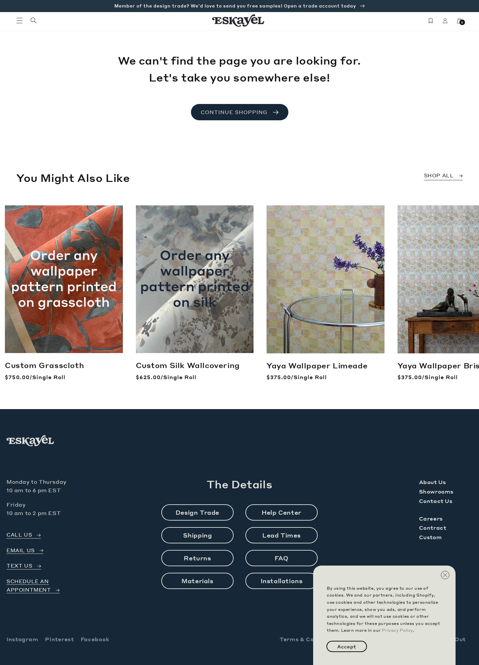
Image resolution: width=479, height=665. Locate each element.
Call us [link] (19, 535)
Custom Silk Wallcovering (188, 365)
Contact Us (436, 500)
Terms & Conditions (309, 639)
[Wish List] (431, 20)
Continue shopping (234, 112)
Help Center (281, 512)
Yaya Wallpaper (317, 365)
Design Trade (197, 512)
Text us (19, 566)
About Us (432, 482)
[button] (19, 20)
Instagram (22, 639)
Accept (346, 646)
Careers (431, 518)
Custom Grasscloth (44, 365)
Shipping (197, 535)
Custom (430, 537)
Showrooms (436, 491)
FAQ (282, 558)
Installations (282, 580)
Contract (432, 527)
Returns (197, 558)
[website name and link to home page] (238, 20)
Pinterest (59, 639)
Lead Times (281, 535)
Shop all (439, 175)
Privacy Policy (397, 630)
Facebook (95, 639)
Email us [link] (21, 550)
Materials (197, 580)
